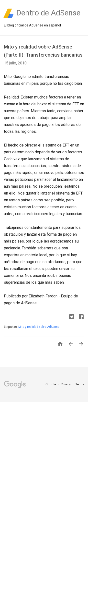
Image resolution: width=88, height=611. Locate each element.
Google (51, 384)
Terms (80, 384)
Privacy (66, 384)
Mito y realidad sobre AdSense (38, 327)
